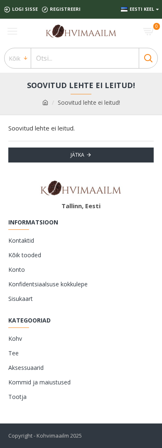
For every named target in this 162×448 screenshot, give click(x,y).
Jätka (77, 154)
